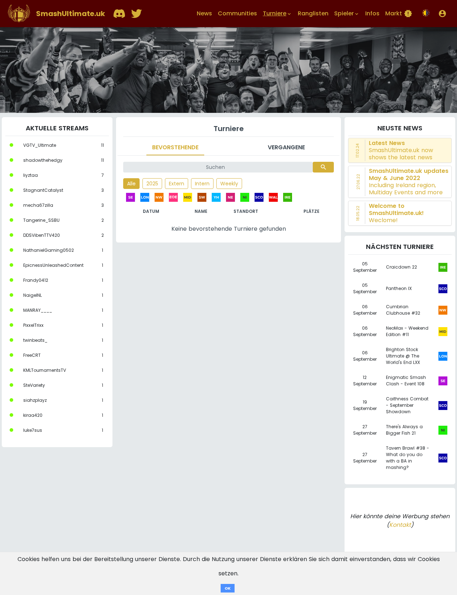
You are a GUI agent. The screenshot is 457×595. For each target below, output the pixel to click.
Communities (237, 13)
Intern (202, 183)
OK (228, 588)
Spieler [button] (347, 13)
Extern (176, 183)
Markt (398, 13)
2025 (152, 183)
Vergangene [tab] (286, 147)
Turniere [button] (277, 13)
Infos (372, 13)
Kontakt (400, 525)
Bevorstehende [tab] (175, 147)
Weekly (229, 183)
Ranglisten (313, 13)
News (204, 13)
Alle (131, 183)
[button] (442, 13)
